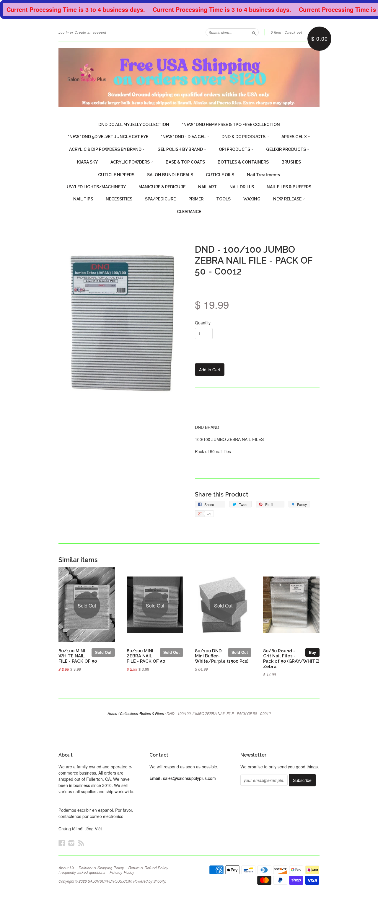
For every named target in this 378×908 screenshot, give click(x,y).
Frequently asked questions (81, 872)
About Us (66, 868)
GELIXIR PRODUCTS (286, 149)
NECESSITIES (119, 199)
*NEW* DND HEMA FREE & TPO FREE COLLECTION (231, 124)
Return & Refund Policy (148, 868)
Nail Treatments (263, 174)
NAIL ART (207, 186)
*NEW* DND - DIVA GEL (183, 136)
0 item (276, 32)
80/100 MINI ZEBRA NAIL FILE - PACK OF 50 (146, 656)
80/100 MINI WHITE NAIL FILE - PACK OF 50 (77, 656)
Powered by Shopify (149, 880)
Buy (312, 652)
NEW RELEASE (287, 199)
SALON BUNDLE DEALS (170, 174)
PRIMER (195, 199)
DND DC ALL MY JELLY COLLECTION (133, 124)
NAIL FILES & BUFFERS (289, 186)
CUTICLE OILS (220, 174)
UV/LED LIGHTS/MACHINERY (96, 186)
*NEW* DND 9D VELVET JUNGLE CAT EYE (108, 136)
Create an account (90, 32)
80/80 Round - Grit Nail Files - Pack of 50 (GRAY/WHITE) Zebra (291, 658)
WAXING (251, 199)
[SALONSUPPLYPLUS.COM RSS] (81, 843)
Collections (129, 713)
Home (112, 713)
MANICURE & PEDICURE (162, 186)
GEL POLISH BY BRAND (180, 149)
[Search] (254, 32)
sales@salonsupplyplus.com (189, 778)
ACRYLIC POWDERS (130, 162)
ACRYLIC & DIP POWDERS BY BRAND (105, 149)
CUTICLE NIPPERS (116, 174)
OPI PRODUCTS (235, 149)
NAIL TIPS (83, 199)
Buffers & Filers (152, 713)
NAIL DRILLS (241, 186)
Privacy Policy (122, 872)
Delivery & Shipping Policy (101, 868)
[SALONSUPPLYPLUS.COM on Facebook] (61, 843)
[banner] (189, 77)
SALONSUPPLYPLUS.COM (109, 880)
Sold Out (103, 652)
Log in (63, 32)
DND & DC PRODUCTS (243, 136)
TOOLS (223, 199)
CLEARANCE (189, 211)
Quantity (203, 322)
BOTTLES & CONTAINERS (243, 162)
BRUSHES (291, 162)
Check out (293, 32)
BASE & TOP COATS (185, 162)
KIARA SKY (87, 162)
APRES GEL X (294, 136)
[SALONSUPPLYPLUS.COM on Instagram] (71, 843)
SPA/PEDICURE (160, 199)
